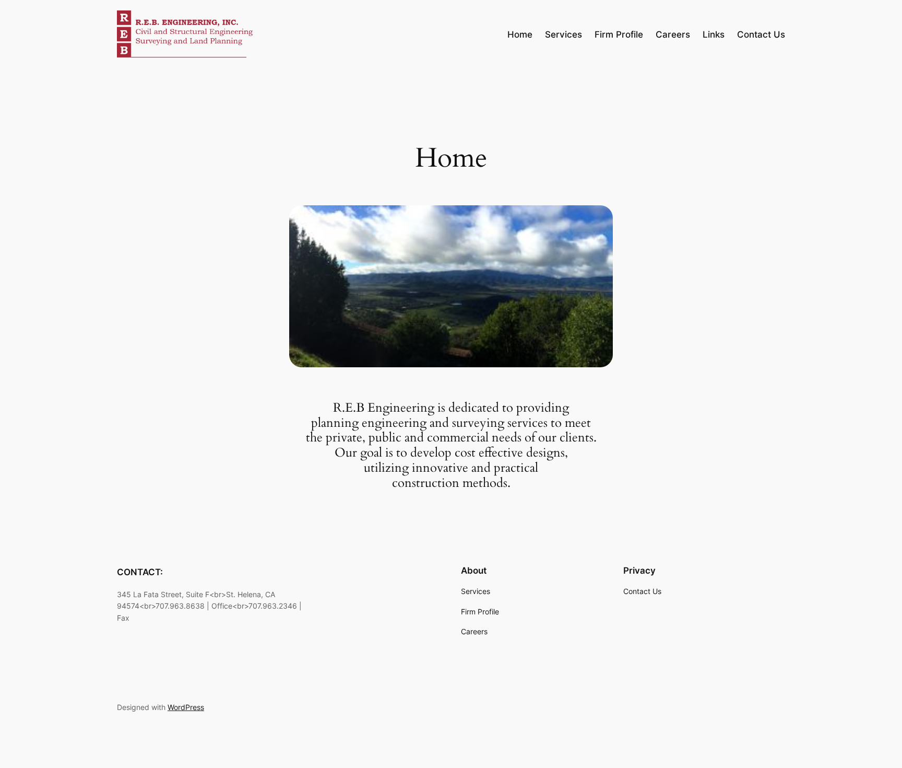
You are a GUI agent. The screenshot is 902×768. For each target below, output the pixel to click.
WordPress (186, 707)
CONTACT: (140, 572)
